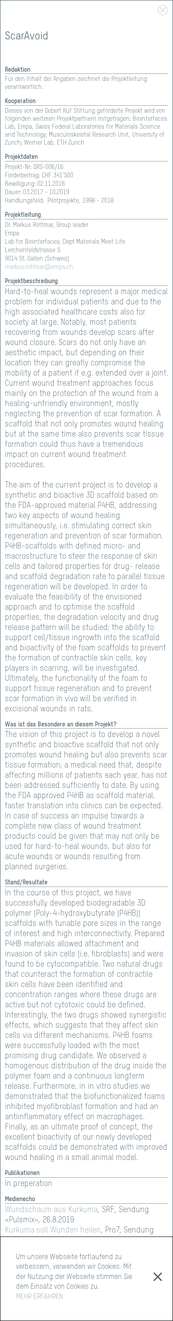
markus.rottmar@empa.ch (39, 267)
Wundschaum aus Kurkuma (51, 1210)
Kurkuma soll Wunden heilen (53, 1230)
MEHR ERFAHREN (39, 1297)
